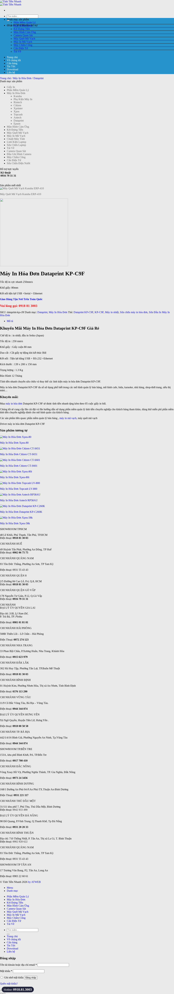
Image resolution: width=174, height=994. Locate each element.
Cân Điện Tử (21, 48)
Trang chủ (12, 57)
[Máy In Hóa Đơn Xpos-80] (15, 436)
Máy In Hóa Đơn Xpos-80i (14, 477)
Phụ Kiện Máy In (23, 99)
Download (12, 69)
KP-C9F (99, 312)
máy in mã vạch (67, 418)
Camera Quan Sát (23, 35)
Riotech (18, 102)
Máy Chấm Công (23, 45)
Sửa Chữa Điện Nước (18, 163)
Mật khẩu (6, 971)
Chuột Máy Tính (16, 138)
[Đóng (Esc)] (1, 990)
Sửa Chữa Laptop (16, 145)
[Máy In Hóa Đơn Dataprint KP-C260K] (22, 506)
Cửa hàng (12, 63)
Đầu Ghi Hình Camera (19, 154)
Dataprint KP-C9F (83, 312)
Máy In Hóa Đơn (23, 25)
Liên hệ (11, 72)
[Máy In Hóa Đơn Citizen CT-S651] (20, 448)
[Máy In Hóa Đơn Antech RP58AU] (20, 494)
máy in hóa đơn (14, 403)
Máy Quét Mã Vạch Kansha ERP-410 (20, 194)
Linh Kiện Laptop (16, 141)
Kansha (18, 96)
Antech (17, 117)
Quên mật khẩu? (9, 983)
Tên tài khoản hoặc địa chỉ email (18, 964)
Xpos (16, 111)
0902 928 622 (20, 841)
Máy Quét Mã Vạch (24, 38)
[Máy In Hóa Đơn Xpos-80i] (16, 471)
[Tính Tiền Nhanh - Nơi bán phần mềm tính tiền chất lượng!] (10, 3)
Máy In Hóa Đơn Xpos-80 (14, 442)
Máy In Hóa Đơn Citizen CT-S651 (18, 454)
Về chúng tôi (14, 60)
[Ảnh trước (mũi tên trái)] (1, 993)
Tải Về (17, 51)
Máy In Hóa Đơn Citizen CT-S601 (18, 465)
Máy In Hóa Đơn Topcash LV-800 (18, 488)
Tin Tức (11, 66)
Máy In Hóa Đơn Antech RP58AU (19, 500)
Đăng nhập (30, 977)
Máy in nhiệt (112, 312)
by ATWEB (34, 881)
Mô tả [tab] (10, 321)
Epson (17, 123)
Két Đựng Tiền (22, 28)
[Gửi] (8, 934)
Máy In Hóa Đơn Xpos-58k (15, 523)
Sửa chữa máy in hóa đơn (133, 312)
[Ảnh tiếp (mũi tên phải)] (4, 993)
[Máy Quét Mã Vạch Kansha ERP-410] (22, 188)
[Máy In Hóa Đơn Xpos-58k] (16, 517)
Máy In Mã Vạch (23, 41)
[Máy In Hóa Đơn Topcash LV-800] (20, 483)
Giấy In (11, 87)
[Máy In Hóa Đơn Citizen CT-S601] (20, 460)
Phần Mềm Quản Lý (25, 22)
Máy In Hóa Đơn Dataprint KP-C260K (21, 511)
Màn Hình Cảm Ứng (25, 32)
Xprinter (18, 108)
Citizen (17, 105)
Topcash (18, 114)
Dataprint (38, 78)
